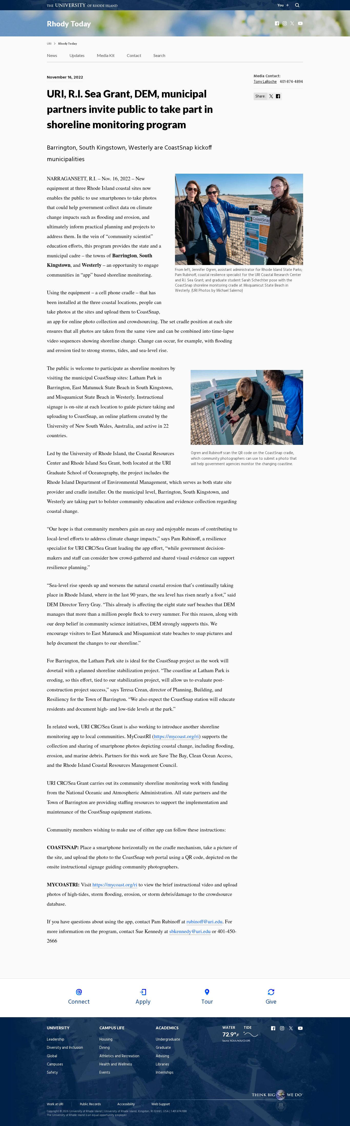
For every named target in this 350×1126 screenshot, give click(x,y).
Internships (164, 1073)
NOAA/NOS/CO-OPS (240, 1041)
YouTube (300, 23)
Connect (79, 1002)
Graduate (163, 1048)
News (52, 55)
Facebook (277, 23)
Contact (134, 55)
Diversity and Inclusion (65, 1048)
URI (49, 43)
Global (52, 1056)
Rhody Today (69, 23)
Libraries (162, 1065)
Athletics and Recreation (119, 1056)
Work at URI (55, 1104)
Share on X (271, 96)
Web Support (160, 1104)
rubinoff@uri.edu (204, 921)
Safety (52, 1073)
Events (104, 1073)
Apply (143, 1002)
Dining (104, 1048)
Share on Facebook (278, 96)
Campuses (55, 1065)
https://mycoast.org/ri (176, 736)
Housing (105, 1040)
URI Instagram (282, 1028)
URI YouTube (300, 1028)
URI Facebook (273, 1028)
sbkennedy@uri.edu (190, 931)
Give (271, 1002)
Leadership (55, 1040)
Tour (207, 1002)
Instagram (285, 23)
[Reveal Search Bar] (297, 5)
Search (159, 55)
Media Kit (106, 55)
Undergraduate (168, 1040)
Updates (77, 55)
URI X (291, 1028)
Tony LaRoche (265, 82)
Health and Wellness (115, 1065)
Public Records (90, 1104)
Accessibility (126, 1104)
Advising (162, 1056)
